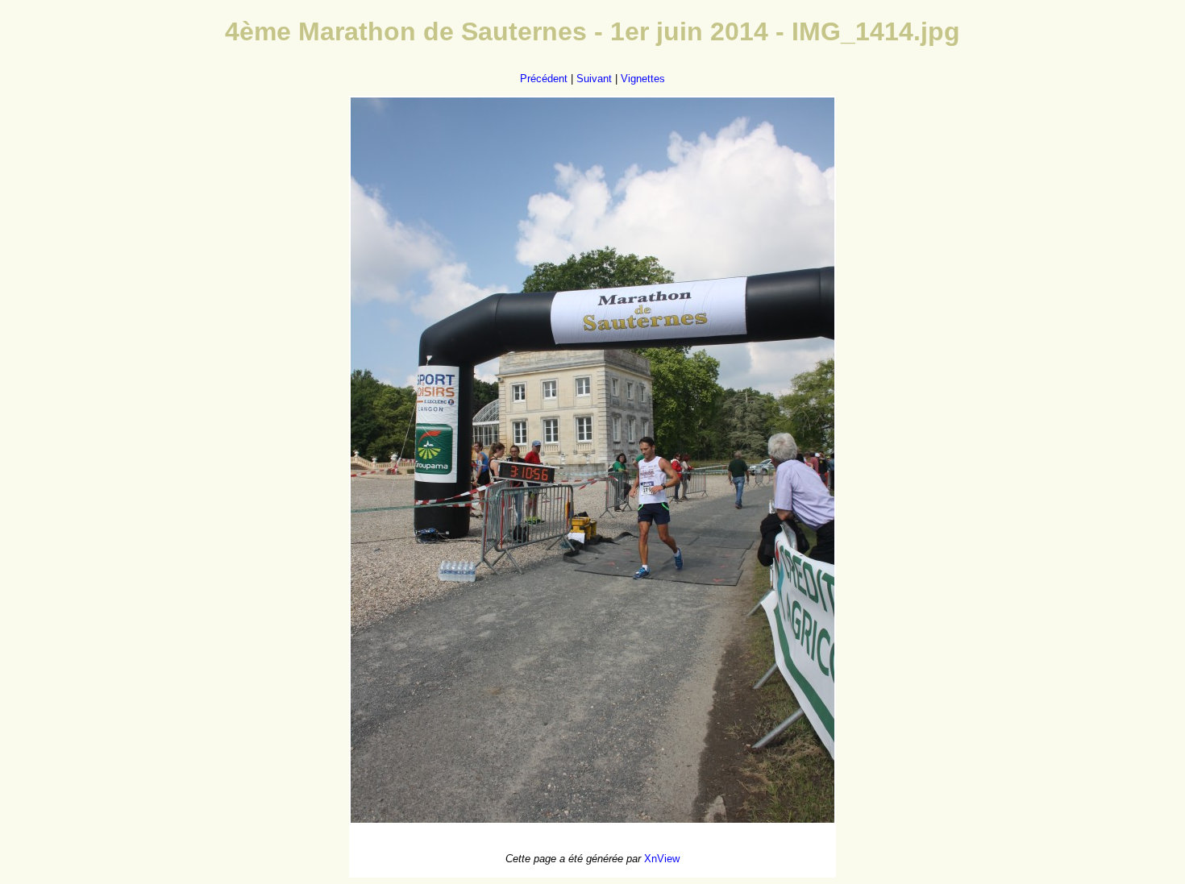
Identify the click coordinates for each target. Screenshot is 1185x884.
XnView (662, 859)
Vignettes (643, 79)
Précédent (544, 79)
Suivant (594, 79)
